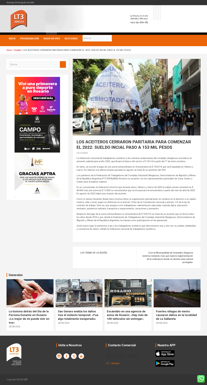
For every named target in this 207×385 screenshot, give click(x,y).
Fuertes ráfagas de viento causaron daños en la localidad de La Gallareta (176, 315)
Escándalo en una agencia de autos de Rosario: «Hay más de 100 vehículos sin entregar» (127, 315)
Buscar (115, 38)
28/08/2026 (14, 326)
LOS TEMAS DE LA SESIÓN (93, 252)
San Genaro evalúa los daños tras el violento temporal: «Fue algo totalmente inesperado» (78, 315)
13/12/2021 (82, 153)
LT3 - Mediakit (113, 363)
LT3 (25, 379)
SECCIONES (71, 38)
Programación (29, 38)
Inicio (12, 38)
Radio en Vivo (51, 38)
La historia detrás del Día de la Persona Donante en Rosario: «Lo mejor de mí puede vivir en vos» (29, 317)
